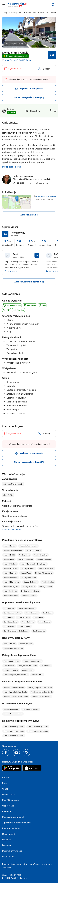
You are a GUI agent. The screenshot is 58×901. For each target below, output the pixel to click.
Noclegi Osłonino (10, 577)
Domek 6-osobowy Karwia (38, 731)
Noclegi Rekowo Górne (30, 591)
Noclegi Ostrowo (10, 591)
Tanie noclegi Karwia (30, 709)
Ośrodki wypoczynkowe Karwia (15, 674)
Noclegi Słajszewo (31, 582)
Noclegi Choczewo (46, 568)
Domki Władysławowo (27, 608)
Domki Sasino (9, 626)
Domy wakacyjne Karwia (28, 665)
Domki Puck (38, 617)
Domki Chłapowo (31, 613)
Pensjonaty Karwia (11, 670)
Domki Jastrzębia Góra (12, 613)
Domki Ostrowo (44, 622)
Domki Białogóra (28, 622)
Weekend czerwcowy (42, 864)
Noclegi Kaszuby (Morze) (13, 648)
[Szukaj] (53, 4)
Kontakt (6, 777)
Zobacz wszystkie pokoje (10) (29, 97)
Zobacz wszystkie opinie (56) (29, 281)
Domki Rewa (8, 617)
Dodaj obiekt (8, 833)
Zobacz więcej (11, 271)
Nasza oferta (8, 794)
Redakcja (6, 839)
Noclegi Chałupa (10, 564)
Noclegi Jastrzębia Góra (13, 550)
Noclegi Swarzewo (29, 577)
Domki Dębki (47, 613)
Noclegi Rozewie (28, 568)
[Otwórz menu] (4, 4)
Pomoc (5, 783)
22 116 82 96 (21, 183)
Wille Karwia (45, 665)
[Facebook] (5, 752)
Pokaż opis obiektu (11, 166)
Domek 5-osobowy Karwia (14, 731)
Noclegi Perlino (48, 582)
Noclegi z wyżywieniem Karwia (40, 687)
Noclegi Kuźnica (10, 573)
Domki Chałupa (24, 626)
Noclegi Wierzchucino (43, 573)
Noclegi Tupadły (45, 586)
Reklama (6, 811)
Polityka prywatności (12, 850)
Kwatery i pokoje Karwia (32, 661)
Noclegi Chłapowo (34, 550)
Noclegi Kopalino (40, 555)
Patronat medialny (11, 828)
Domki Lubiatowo (10, 622)
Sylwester (28, 864)
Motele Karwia (27, 670)
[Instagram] (26, 752)
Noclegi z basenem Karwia (14, 687)
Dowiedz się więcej (12, 529)
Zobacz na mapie (29, 214)
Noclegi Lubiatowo (25, 559)
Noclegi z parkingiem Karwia (42, 692)
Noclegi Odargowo (11, 586)
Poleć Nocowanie (10, 800)
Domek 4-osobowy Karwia (38, 726)
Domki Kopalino (24, 617)
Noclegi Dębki (9, 555)
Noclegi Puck (9, 559)
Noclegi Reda (26, 573)
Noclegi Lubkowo (10, 568)
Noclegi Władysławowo (28, 546)
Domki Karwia (31, 12)
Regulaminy (8, 856)
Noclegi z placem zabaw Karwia (16, 696)
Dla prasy (6, 845)
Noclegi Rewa (24, 555)
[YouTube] (16, 752)
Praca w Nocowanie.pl (13, 817)
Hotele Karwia (37, 674)
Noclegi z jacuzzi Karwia (41, 696)
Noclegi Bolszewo (29, 595)
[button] (17, 199)
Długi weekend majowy (12, 864)
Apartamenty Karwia (11, 661)
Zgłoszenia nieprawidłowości (16, 822)
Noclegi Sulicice (29, 586)
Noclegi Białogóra (44, 559)
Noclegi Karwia (16, 12)
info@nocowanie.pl (41, 183)
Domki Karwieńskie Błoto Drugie (16, 631)
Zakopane (6, 867)
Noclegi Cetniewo (11, 595)
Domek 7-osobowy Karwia (14, 735)
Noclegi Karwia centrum (13, 714)
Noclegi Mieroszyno (11, 582)
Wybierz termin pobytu (31, 88)
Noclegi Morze (9, 644)
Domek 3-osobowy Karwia (14, 726)
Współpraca (8, 805)
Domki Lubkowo (39, 631)
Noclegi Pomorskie (11, 709)
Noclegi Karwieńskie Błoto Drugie (33, 564)
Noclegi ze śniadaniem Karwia (15, 692)
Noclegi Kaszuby (26, 644)
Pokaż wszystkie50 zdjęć (15, 43)
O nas (5, 788)
